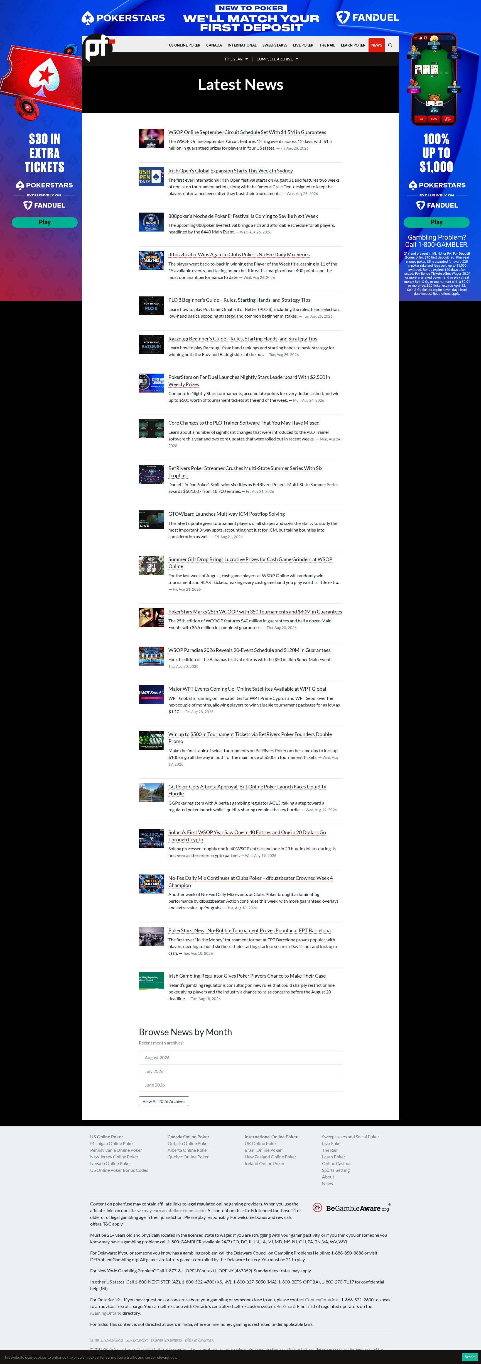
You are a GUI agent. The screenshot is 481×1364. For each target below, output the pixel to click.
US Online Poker (184, 45)
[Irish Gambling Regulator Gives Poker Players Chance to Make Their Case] (153, 981)
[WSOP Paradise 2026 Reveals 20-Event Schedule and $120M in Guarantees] (153, 656)
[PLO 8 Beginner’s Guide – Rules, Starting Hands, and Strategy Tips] (153, 305)
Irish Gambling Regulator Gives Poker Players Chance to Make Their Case (247, 976)
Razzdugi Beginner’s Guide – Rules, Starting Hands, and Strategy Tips (242, 339)
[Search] (390, 45)
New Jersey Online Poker (114, 1156)
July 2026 (154, 1071)
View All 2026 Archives (164, 1101)
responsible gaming (166, 1339)
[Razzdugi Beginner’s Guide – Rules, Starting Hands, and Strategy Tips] (153, 344)
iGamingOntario (106, 1313)
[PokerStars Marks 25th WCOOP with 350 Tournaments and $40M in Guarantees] (153, 617)
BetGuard (285, 1306)
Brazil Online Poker (263, 1150)
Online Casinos (336, 1163)
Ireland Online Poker (264, 1163)
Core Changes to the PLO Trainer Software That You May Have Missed (244, 423)
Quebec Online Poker (188, 1156)
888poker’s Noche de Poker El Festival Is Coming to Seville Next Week (243, 216)
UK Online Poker (261, 1143)
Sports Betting (336, 1170)
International (242, 45)
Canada (214, 45)
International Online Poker (271, 1136)
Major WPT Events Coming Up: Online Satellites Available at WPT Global (247, 689)
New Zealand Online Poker (270, 1156)
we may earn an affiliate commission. (172, 1210)
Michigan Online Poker (112, 1143)
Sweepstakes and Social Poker (350, 1136)
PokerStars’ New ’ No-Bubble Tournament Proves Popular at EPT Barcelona (249, 930)
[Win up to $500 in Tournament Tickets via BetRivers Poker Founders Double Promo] (153, 740)
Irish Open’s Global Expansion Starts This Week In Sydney (230, 171)
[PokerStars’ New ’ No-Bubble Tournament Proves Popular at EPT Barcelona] (153, 936)
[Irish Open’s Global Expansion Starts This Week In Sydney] (153, 176)
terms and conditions (106, 1339)
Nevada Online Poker (110, 1163)
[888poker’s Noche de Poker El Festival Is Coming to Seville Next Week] (153, 222)
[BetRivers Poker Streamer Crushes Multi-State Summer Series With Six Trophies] (153, 474)
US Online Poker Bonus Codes (119, 1170)
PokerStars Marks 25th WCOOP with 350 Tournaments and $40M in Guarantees (255, 612)
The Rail (327, 45)
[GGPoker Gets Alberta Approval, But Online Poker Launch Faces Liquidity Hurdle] (153, 792)
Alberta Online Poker (188, 1150)
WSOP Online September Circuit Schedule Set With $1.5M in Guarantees (247, 132)
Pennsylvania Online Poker (116, 1150)
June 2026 (155, 1084)
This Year (233, 59)
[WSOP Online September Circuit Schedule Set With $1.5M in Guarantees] (153, 138)
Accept (470, 1357)
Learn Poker (353, 45)
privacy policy (137, 1339)
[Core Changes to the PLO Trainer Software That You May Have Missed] (153, 428)
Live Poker (303, 45)
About (328, 1176)
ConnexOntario (320, 1299)
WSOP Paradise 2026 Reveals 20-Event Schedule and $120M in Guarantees (249, 650)
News (376, 45)
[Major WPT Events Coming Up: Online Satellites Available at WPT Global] (153, 694)
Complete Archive (275, 59)
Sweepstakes (274, 45)
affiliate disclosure (199, 1339)
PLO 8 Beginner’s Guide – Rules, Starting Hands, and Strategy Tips (239, 300)
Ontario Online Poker (188, 1143)
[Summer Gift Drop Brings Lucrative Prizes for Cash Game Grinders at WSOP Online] (153, 565)
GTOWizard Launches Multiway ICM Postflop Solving (226, 514)
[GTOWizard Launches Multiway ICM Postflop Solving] (153, 519)
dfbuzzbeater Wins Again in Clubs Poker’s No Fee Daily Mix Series (239, 254)
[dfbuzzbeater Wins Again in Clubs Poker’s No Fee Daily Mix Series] (153, 260)
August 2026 (157, 1057)
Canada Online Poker (189, 1136)
